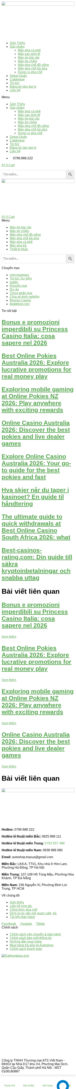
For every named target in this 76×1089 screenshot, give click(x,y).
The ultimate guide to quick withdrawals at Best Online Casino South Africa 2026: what (36, 527)
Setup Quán (18, 75)
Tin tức (15, 83)
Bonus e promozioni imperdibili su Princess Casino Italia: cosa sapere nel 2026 (35, 332)
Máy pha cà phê (29, 50)
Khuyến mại (18, 285)
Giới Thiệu (17, 43)
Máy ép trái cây (29, 57)
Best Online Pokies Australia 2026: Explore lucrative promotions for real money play (36, 366)
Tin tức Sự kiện (21, 278)
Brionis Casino (20, 300)
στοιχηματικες (19, 275)
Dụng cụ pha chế (30, 72)
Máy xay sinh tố (29, 54)
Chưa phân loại (21, 293)
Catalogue (17, 79)
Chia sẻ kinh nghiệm (24, 296)
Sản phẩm (17, 46)
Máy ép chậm (27, 61)
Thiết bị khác (19, 249)
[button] (38, 97)
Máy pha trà (18, 245)
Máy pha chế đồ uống (33, 65)
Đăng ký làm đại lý (23, 86)
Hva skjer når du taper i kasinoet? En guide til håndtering (35, 497)
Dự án (14, 289)
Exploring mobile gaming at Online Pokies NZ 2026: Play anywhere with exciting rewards (38, 399)
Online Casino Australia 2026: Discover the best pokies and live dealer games (36, 433)
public (14, 282)
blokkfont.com (20, 304)
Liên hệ (15, 90)
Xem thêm (9, 636)
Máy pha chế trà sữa (32, 68)
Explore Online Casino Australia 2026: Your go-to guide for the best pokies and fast (36, 466)
